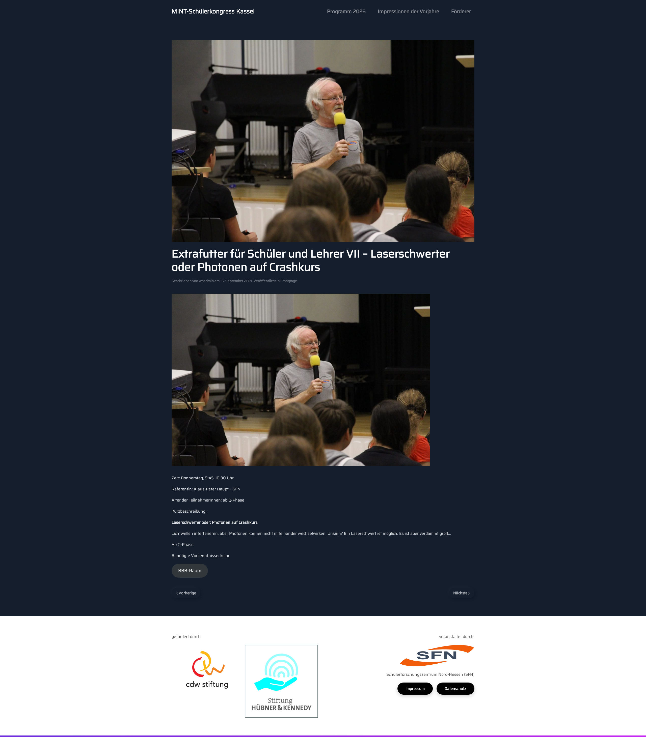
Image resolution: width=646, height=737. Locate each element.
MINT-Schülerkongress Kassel (213, 11)
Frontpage (288, 281)
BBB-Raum (189, 570)
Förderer (461, 11)
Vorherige (187, 593)
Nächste (460, 593)
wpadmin (206, 281)
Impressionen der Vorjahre (408, 11)
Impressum (415, 689)
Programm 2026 (346, 11)
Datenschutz (455, 689)
